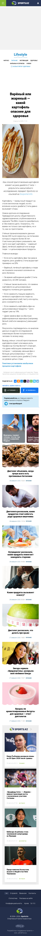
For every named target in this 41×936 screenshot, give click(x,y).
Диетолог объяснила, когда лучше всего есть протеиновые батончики (20, 473)
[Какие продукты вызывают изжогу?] (20, 577)
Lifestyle (20, 54)
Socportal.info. (26, 194)
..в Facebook (30, 390)
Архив (26, 903)
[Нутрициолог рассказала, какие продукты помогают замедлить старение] (20, 537)
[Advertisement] (20, 28)
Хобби (29, 63)
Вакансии (23, 893)
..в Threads (11, 390)
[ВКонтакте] (15, 381)
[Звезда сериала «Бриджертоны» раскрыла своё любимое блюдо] (20, 653)
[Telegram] (37, 381)
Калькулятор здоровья (21, 66)
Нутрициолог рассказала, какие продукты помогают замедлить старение (20, 554)
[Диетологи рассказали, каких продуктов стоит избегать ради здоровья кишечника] (20, 496)
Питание (14, 60)
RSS (33, 903)
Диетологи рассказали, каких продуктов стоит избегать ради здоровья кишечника (20, 514)
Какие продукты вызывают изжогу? (20, 593)
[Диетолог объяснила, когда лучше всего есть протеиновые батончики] (20, 456)
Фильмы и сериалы (17, 63)
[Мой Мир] (21, 381)
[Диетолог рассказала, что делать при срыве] (20, 615)
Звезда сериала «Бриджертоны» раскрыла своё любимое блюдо (21, 671)
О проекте (13, 893)
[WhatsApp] (31, 381)
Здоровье (33, 60)
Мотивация (24, 60)
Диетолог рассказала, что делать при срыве (20, 631)
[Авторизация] (38, 2)
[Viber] (28, 381)
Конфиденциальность (14, 903)
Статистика (13, 898)
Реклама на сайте (25, 898)
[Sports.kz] (20, 3)
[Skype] (34, 381)
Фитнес (6, 60)
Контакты (32, 893)
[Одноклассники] (18, 381)
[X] (24, 381)
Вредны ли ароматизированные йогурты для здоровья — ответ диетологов (20, 713)
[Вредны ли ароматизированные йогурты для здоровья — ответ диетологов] (20, 693)
